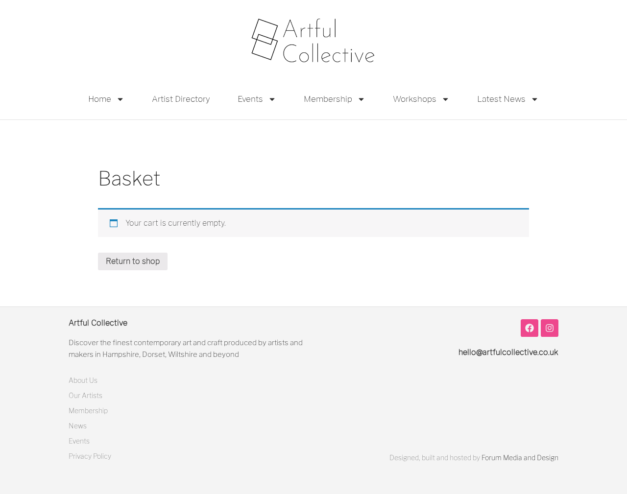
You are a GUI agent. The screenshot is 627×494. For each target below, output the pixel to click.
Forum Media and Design (520, 457)
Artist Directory (181, 99)
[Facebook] (529, 328)
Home (99, 99)
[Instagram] (549, 328)
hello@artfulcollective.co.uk (508, 352)
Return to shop (133, 261)
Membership (328, 99)
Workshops (414, 99)
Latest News (501, 99)
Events (250, 99)
